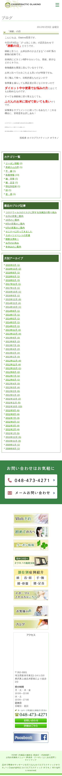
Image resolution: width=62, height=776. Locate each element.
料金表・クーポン (34, 757)
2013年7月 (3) (13, 345)
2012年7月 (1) (13, 376)
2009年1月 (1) (13, 444)
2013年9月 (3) (13, 337)
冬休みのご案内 (13, 246)
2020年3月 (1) (13, 265)
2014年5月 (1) (13, 318)
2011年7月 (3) (13, 418)
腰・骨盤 (10, 178)
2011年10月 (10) (14, 406)
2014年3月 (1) (13, 322)
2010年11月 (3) (13, 441)
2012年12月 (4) (13, 360)
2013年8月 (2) (13, 341)
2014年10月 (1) (13, 307)
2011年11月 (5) (13, 402)
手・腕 (9, 171)
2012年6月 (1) (13, 379)
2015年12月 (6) (13, 299)
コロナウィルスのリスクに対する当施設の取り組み (31, 212)
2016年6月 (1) (13, 295)
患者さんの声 (12, 167)
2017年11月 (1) (13, 284)
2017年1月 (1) (13, 288)
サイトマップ (30, 760)
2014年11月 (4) (13, 303)
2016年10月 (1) (13, 292)
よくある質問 (49, 757)
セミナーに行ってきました (19, 231)
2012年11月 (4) (13, 364)
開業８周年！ (12, 239)
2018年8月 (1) (13, 272)
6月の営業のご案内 (15, 227)
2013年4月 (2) (13, 349)
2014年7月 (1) (13, 315)
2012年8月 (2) (13, 372)
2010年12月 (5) (13, 437)
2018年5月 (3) (13, 280)
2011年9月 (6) (13, 410)
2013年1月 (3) (13, 356)
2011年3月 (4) (13, 425)
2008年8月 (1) (13, 448)
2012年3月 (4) (13, 387)
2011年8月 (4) (13, 414)
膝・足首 (10, 182)
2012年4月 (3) (13, 383)
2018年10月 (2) (13, 269)
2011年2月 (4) (13, 429)
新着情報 (10, 175)
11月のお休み (12, 243)
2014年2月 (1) (13, 326)
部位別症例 (11, 186)
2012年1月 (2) (13, 395)
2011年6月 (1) (13, 422)
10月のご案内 (12, 220)
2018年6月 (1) (13, 276)
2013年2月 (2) (13, 353)
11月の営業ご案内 (14, 216)
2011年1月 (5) (13, 433)
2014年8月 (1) (13, 311)
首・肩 (9, 194)
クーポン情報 (12, 163)
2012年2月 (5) (13, 391)
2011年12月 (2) (13, 399)
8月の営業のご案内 (15, 223)
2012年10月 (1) (13, 368)
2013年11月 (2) (13, 330)
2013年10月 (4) (13, 334)
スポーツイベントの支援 (18, 235)
